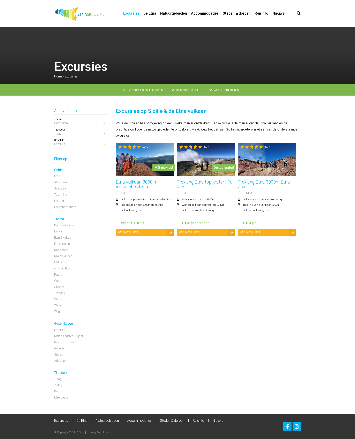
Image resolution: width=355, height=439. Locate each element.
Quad (57, 280)
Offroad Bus (62, 268)
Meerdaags (61, 397)
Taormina (60, 194)
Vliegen (58, 299)
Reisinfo (261, 13)
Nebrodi (59, 200)
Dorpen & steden (64, 225)
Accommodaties (205, 13)
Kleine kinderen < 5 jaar (68, 336)
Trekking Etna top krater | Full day (206, 184)
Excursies (131, 13)
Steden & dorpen (237, 13)
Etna (57, 176)
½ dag (58, 385)
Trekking (59, 293)
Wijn (57, 311)
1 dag (57, 133)
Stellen (58, 354)
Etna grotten (62, 243)
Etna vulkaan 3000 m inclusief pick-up (137, 184)
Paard (58, 274)
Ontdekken (61, 123)
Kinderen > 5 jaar (65, 342)
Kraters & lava (63, 256)
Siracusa (60, 188)
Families (59, 144)
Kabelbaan (61, 250)
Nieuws (278, 13)
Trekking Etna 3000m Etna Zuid (264, 184)
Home (58, 76)
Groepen (59, 348)
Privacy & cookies (98, 432)
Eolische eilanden (65, 207)
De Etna (149, 13)
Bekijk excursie (128, 232)
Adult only (60, 360)
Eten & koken (62, 237)
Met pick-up (61, 262)
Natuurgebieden (173, 13)
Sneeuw (59, 287)
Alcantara (60, 182)
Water (58, 305)
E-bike (58, 231)
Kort (57, 391)
